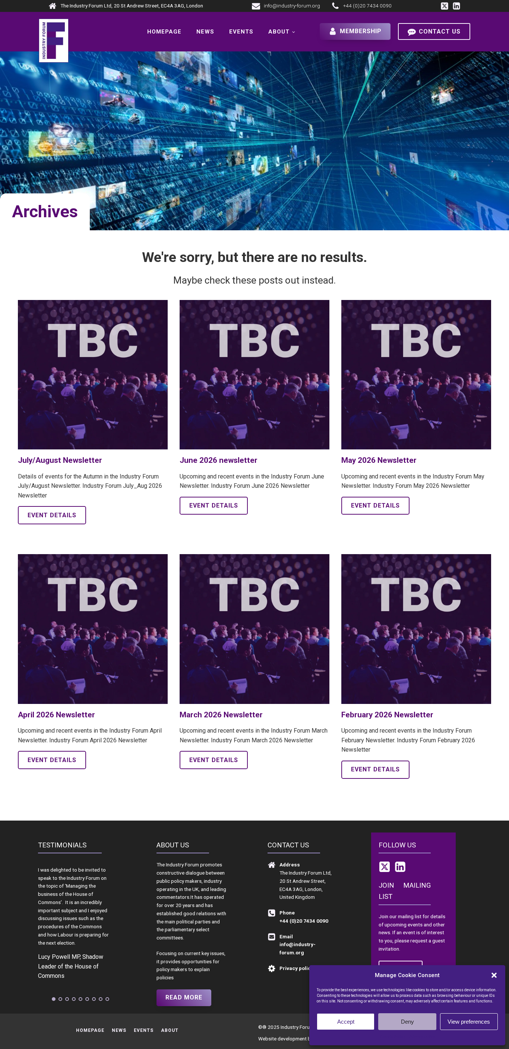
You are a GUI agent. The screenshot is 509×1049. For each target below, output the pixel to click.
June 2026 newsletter (218, 460)
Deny (407, 1021)
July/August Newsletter (60, 460)
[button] (494, 975)
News (205, 31)
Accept (345, 1021)
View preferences (469, 1021)
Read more (183, 997)
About (279, 31)
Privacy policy (422, 1036)
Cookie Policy (392, 1036)
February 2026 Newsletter (387, 714)
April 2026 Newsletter (56, 714)
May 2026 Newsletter (379, 460)
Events (241, 31)
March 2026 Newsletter (221, 714)
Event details (52, 515)
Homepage (164, 31)
